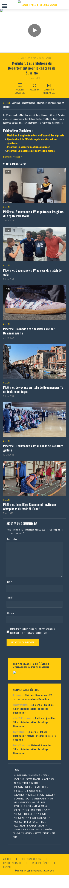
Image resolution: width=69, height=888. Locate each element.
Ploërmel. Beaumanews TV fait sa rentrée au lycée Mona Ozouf (32, 697)
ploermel (42, 813)
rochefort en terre (36, 825)
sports (38, 833)
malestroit (25, 802)
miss (43, 802)
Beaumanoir (34, 775)
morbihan (7, 157)
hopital (31, 794)
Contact (7, 867)
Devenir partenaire (12, 863)
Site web (10, 613)
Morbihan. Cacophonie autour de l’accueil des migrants (35, 135)
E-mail (10, 597)
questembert (19, 825)
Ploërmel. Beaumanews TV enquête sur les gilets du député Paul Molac (33, 214)
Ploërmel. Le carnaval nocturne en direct (28, 147)
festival (36, 786)
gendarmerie (19, 794)
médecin (27, 806)
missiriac (17, 806)
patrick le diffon (21, 810)
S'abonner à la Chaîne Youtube (49, 91)
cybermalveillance (22, 786)
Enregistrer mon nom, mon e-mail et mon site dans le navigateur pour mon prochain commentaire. (32, 630)
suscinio (18, 157)
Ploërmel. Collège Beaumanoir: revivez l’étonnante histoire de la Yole (34, 735)
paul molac (36, 810)
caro (45, 775)
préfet (42, 821)
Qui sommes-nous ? (31, 859)
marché (35, 802)
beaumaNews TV (20, 775)
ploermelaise (19, 817)
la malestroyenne (39, 798)
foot (44, 786)
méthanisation (40, 806)
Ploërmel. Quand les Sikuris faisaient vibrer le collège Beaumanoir (33, 708)
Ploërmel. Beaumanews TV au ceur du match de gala (32, 272)
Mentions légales (40, 863)
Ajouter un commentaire (20, 91)
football (17, 790)
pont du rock (30, 821)
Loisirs (48, 58)
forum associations (33, 790)
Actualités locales (35, 58)
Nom (9, 582)
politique (17, 821)
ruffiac (17, 829)
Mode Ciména (34, 89)
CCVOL (16, 779)
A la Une (21, 58)
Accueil (6, 103)
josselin (49, 794)
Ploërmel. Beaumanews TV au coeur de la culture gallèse (33, 448)
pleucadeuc (29, 813)
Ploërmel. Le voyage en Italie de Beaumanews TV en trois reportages (33, 389)
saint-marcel (37, 829)
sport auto (27, 833)
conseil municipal (30, 783)
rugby (25, 829)
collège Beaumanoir (30, 779)
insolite (40, 794)
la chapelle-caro (21, 798)
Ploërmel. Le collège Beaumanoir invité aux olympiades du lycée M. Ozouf (29, 506)
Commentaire (13, 539)
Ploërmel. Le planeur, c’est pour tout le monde (31, 150)
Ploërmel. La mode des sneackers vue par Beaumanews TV (29, 331)
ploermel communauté (38, 817)
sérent (46, 833)
